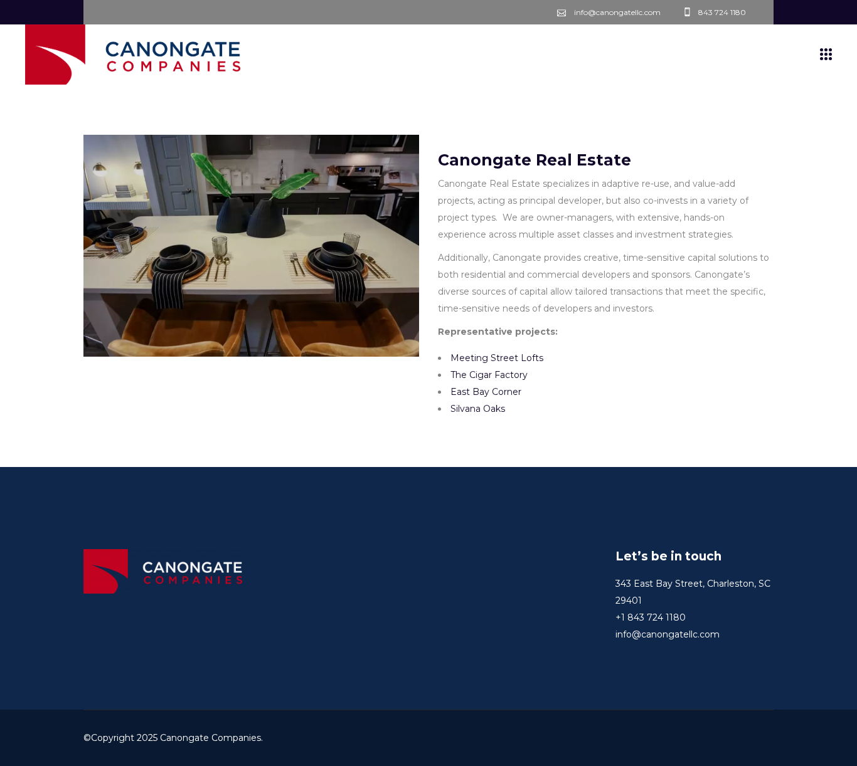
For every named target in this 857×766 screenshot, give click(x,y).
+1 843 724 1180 (650, 617)
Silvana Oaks (477, 408)
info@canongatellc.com (667, 634)
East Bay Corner (485, 391)
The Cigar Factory (489, 374)
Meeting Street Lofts (496, 358)
